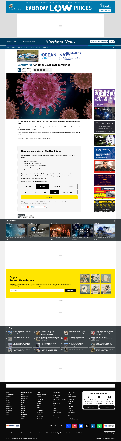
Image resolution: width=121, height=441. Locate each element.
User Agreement (35, 433)
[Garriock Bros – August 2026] (104, 193)
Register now (91, 407)
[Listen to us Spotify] (99, 426)
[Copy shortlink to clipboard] (44, 70)
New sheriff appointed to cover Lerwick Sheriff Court (21, 349)
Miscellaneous (72, 396)
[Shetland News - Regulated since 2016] (13, 426)
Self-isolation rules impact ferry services (104, 238)
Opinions (40, 399)
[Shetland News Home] (60, 45)
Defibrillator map (73, 419)
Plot (69, 394)
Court (7, 414)
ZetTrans (55, 405)
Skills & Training (57, 412)
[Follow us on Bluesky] (81, 426)
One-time (28, 186)
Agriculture (8, 396)
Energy (23, 394)
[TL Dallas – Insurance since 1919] (104, 153)
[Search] (113, 47)
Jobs (54, 408)
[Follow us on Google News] (109, 426)
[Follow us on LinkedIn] (93, 426)
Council (7, 412)
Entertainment (25, 396)
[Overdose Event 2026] (104, 90)
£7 (45, 192)
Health (23, 400)
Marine (23, 406)
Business (8, 402)
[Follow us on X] (87, 426)
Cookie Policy (55, 433)
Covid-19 (31, 217)
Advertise (16, 433)
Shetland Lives (41, 419)
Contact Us (9, 433)
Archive (70, 406)
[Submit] (113, 386)
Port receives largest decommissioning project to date (104, 339)
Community (9, 406)
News (7, 392)
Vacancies (55, 410)
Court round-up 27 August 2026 (21, 337)
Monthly (42, 186)
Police (23, 410)
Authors (70, 410)
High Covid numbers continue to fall (15, 238)
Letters (39, 401)
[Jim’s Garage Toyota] (104, 127)
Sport (22, 418)
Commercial (56, 395)
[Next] (114, 221)
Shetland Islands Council (59, 399)
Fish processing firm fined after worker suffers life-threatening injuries (21, 344)
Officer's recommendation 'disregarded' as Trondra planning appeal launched (75, 344)
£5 (35, 192)
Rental (54, 420)
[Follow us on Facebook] (68, 426)
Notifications (80, 433)
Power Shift (24, 414)
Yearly (71, 186)
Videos (70, 416)
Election (8, 419)
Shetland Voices (41, 417)
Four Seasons (56, 392)
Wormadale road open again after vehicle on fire (76, 338)
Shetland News (26, 68)
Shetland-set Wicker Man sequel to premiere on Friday (105, 349)
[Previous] (113, 221)
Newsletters (71, 412)
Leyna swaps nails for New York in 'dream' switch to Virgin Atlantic (104, 333)
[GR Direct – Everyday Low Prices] (60, 7)
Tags (69, 408)
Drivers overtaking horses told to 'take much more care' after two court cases (50, 339)
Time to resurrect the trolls (76, 349)
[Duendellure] (104, 180)
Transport (39, 392)
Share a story (25, 433)
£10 (55, 192)
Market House (56, 403)
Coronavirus (25, 65)
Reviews (39, 403)
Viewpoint (39, 405)
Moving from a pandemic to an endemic (81, 238)
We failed (30, 238)
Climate (8, 404)
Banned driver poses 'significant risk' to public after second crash (22, 332)
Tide (69, 403)
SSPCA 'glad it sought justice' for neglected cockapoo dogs (76, 332)
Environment (24, 398)
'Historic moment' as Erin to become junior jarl (48, 343)
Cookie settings (110, 433)
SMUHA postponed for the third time (59, 238)
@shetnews (25, 70)
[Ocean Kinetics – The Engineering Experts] (49, 56)
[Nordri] (104, 113)
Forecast (70, 401)
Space (23, 416)
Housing (23, 404)
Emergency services (26, 392)
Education (8, 417)
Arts (7, 398)
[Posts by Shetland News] (19, 70)
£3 (25, 192)
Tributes (39, 414)
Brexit (7, 400)
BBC (54, 401)
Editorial (39, 407)
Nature (23, 408)
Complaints (63, 433)
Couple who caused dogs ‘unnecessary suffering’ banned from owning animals (49, 333)
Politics (23, 412)
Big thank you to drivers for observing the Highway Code (104, 343)
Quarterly (57, 186)
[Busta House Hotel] (104, 140)
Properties (56, 416)
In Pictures (40, 412)
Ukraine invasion (41, 394)
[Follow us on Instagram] (74, 426)
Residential (56, 418)
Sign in (112, 41)
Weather (39, 396)
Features (40, 410)
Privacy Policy (45, 433)
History (23, 402)
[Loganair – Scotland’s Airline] (104, 166)
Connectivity (9, 408)
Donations (72, 433)
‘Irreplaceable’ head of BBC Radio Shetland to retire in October (50, 349)
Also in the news (10, 394)
